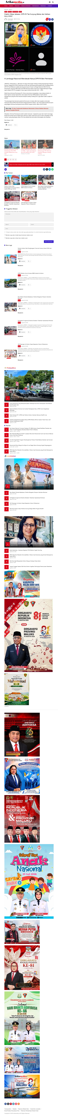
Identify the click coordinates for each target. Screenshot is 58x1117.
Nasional (9, 11)
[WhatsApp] (52, 169)
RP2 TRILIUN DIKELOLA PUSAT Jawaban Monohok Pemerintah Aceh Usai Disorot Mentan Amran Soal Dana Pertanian (31, 434)
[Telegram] (49, 169)
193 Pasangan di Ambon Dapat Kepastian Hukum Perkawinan (28, 203)
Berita (6, 11)
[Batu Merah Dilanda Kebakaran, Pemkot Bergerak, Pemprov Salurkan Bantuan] (46, 180)
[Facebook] (44, 169)
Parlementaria (15, 11)
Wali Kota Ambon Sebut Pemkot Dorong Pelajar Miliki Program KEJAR (27, 508)
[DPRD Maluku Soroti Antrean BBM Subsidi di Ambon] (29, 180)
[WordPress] (13, 1104)
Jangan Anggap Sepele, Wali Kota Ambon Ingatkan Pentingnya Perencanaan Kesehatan (31, 566)
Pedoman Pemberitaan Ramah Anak (29, 1110)
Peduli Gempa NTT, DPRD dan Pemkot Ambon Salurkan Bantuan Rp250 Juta (28, 415)
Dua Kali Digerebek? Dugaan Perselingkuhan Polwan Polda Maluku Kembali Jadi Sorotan (31, 439)
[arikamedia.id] (25, 2)
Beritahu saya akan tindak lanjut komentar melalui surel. (19, 235)
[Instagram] (16, 1104)
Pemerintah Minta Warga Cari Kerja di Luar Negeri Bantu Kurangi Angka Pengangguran (31, 445)
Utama (20, 11)
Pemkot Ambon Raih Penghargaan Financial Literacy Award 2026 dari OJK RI (12, 188)
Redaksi (15, 1109)
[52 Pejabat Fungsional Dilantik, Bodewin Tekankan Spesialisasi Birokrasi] (12, 196)
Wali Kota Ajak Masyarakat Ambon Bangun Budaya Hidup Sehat (25, 561)
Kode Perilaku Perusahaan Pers (11, 1110)
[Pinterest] (11, 1104)
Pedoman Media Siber (23, 1109)
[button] (50, 2)
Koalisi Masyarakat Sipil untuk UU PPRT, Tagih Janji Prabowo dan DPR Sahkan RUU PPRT (28, 151)
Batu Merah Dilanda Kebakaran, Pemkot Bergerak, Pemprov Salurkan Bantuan (45, 188)
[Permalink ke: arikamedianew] (6, 19)
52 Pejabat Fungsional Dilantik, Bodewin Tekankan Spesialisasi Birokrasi (12, 204)
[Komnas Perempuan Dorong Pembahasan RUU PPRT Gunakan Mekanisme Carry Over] (12, 144)
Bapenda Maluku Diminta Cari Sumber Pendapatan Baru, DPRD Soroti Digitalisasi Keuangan (29, 409)
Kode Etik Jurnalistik (35, 1109)
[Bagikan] (52, 19)
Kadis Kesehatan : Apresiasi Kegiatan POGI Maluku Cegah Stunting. (26, 550)
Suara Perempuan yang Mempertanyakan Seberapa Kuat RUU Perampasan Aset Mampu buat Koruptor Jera (31, 404)
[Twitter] (47, 169)
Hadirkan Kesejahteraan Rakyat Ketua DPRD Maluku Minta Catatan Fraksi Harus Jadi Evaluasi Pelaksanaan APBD (30, 420)
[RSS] (18, 1104)
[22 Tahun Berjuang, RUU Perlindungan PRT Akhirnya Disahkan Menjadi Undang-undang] (45, 144)
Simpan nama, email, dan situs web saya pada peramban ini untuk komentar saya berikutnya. (28, 232)
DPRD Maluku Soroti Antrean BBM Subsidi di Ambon (28, 187)
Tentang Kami (7, 1109)
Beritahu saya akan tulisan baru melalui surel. (17, 238)
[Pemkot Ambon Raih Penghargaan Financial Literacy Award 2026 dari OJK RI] (12, 180)
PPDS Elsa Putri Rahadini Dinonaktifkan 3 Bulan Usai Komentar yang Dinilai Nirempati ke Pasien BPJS (31, 450)
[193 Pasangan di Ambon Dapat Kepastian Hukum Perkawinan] (29, 196)
